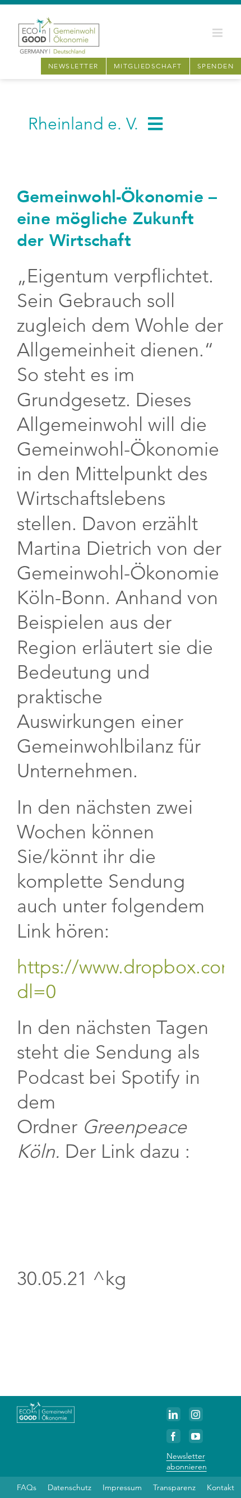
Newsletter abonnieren (186, 1461)
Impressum (122, 1487)
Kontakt (220, 1487)
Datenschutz (69, 1487)
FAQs (26, 1487)
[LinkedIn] (173, 1414)
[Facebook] (173, 1436)
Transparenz (174, 1487)
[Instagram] (196, 1414)
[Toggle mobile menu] (218, 33)
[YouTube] (196, 1436)
